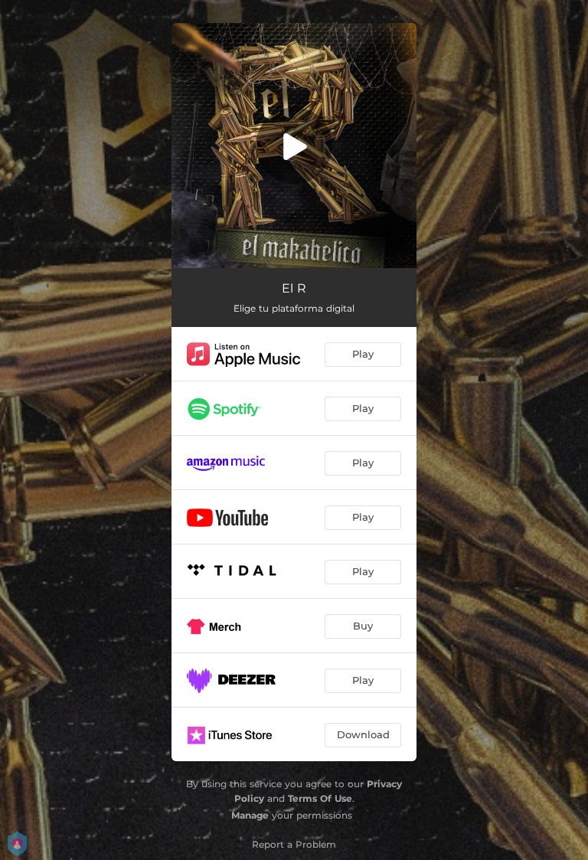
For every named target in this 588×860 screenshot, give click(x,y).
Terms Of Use (320, 798)
